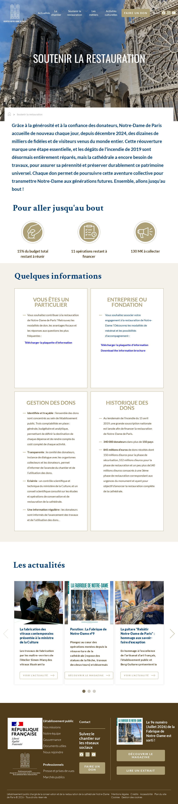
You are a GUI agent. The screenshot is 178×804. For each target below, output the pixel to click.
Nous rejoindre (53, 752)
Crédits (134, 794)
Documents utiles (54, 745)
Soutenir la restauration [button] (74, 12)
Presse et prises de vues (58, 770)
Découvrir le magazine (86, 675)
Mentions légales (120, 794)
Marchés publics (54, 777)
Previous (6, 633)
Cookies (115, 797)
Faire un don (135, 13)
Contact (84, 722)
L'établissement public (58, 720)
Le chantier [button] (55, 12)
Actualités (42, 13)
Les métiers (93, 12)
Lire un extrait (141, 770)
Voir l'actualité (35, 675)
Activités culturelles (111, 12)
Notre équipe (52, 733)
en (158, 13)
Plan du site (160, 794)
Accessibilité (146, 794)
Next (171, 633)
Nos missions (52, 727)
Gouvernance (52, 739)
